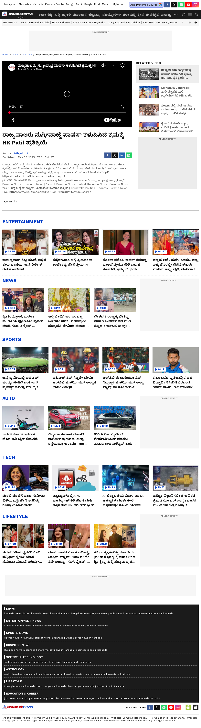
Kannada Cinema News (17, 625)
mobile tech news (50, 662)
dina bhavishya (46, 674)
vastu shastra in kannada (90, 674)
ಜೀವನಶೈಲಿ (152, 14)
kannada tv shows (97, 625)
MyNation (118, 4)
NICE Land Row (61, 22)
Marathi (106, 4)
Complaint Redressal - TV (137, 717)
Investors (191, 717)
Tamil (79, 4)
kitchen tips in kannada (110, 686)
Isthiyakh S (21, 153)
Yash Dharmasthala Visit (35, 22)
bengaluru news (80, 613)
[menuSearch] (196, 14)
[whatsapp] (181, 4)
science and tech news (77, 662)
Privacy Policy (59, 717)
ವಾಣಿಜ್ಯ (166, 14)
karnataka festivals (119, 674)
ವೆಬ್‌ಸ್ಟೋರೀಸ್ (111, 14)
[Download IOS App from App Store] (195, 707)
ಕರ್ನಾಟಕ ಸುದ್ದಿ (10, 201)
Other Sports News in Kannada (84, 637)
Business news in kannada (19, 650)
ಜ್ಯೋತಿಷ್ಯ (94, 14)
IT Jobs (155, 698)
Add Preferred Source (143, 4)
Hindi (97, 4)
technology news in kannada (21, 662)
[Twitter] (174, 4)
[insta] (195, 4)
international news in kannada (155, 613)
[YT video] (188, 4)
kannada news (12, 613)
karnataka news (59, 613)
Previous (190, 22)
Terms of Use (42, 717)
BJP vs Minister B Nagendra (89, 22)
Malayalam (10, 4)
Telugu (70, 4)
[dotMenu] (176, 15)
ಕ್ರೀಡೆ (141, 14)
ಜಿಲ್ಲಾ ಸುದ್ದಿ (129, 14)
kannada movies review (47, 625)
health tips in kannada (81, 686)
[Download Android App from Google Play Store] (188, 707)
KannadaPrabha (54, 4)
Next (196, 22)
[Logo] (19, 14)
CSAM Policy (75, 717)
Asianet (17, 707)
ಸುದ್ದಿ (57, 14)
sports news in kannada (18, 637)
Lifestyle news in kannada (19, 686)
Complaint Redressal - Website (102, 717)
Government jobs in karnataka (94, 698)
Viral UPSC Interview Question (160, 22)
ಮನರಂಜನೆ (80, 14)
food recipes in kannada (51, 686)
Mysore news (100, 613)
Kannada (38, 4)
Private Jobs (38, 698)
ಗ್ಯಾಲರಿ (66, 14)
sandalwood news (74, 625)
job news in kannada (16, 698)
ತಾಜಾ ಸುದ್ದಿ (45, 14)
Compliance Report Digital (169, 717)
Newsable (25, 4)
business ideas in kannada (91, 650)
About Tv (28, 717)
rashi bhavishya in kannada (20, 674)
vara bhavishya (65, 674)
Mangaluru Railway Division (124, 22)
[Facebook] (167, 4)
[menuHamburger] (190, 15)
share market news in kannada (55, 650)
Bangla (88, 4)
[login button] (184, 14)
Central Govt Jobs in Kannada (131, 698)
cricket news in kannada (49, 637)
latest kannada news (35, 613)
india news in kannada (123, 613)
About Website (12, 717)
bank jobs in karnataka (61, 698)
